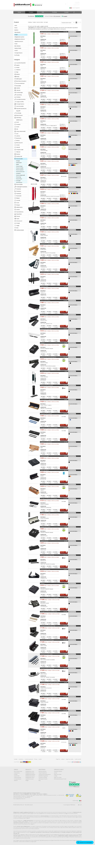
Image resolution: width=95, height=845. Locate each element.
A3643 (66, 88)
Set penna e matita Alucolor (46, 130)
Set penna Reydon (44, 541)
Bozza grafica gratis (18, 771)
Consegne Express (17, 779)
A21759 (65, 145)
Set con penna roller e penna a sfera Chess (49, 682)
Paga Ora (58, 759)
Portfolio (54, 12)
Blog (39, 780)
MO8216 (65, 512)
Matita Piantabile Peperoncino (46, 46)
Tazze (80, 820)
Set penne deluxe (44, 314)
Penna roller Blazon (44, 470)
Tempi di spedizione (43, 773)
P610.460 (65, 640)
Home (19, 12)
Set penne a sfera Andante (46, 413)
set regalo (46, 22)
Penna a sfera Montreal (45, 201)
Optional (15, 780)
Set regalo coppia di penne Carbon (47, 710)
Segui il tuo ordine (69, 759)
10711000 (65, 710)
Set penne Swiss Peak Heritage (47, 640)
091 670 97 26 (38, 5)
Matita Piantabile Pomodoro (46, 60)
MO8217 (65, 569)
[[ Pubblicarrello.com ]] (22, 5)
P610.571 (65, 314)
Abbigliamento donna (30, 773)
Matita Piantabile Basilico (45, 31)
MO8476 (65, 102)
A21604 (65, 526)
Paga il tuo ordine (57, 774)
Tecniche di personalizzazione (45, 774)
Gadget (34, 22)
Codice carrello (78, 759)
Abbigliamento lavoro (30, 777)
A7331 (66, 739)
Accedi (80, 804)
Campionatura (17, 773)
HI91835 (65, 682)
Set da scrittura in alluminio (46, 159)
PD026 (66, 187)
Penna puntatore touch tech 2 (46, 739)
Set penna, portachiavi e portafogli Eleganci (49, 597)
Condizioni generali (29, 759)
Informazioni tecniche (43, 779)
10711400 (65, 696)
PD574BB (65, 31)
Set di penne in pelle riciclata (46, 654)
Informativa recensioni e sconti (60, 779)
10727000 (65, 611)
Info (43, 12)
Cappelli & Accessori (30, 779)
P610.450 (65, 385)
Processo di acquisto (43, 777)
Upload (62, 759)
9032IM (65, 159)
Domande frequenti (58, 771)
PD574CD (65, 74)
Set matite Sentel (44, 173)
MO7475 (65, 286)
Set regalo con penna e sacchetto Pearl (48, 611)
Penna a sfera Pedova (45, 300)
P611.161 (65, 357)
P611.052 (65, 654)
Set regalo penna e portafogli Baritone (48, 696)
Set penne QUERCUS (44, 484)
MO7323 (65, 130)
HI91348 (65, 201)
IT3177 (66, 229)
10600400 (65, 328)
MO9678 (65, 484)
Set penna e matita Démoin (46, 442)
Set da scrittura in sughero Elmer (47, 399)
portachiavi (15, 821)
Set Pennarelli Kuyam (45, 145)
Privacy (35, 759)
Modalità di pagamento (43, 775)
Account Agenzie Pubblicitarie (69, 804)
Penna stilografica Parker (45, 724)
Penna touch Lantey (44, 215)
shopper (26, 821)
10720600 (65, 498)
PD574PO (65, 60)
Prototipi (15, 774)
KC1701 (65, 442)
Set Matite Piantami (44, 116)
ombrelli (19, 821)
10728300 (65, 427)
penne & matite (40, 22)
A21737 (65, 583)
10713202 (65, 413)
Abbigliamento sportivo (30, 775)
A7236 (66, 173)
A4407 (66, 215)
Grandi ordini (16, 775)
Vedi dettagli (72, 31)
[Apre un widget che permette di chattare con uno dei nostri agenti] (85, 842)
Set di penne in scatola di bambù (47, 244)
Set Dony (42, 88)
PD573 (66, 116)
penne (23, 821)
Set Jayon (42, 343)
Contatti (66, 12)
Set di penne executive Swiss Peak (47, 625)
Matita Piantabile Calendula (46, 74)
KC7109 (65, 597)
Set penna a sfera (44, 286)
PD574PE (65, 46)
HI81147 (65, 470)
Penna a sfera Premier (45, 371)
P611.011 (65, 555)
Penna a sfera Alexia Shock (46, 187)
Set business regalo (44, 456)
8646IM (65, 399)
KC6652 (65, 258)
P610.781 (65, 668)
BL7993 (65, 541)
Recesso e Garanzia (42, 771)
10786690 (65, 724)
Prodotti (31, 12)
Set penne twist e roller (45, 512)
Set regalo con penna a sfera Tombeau (48, 498)
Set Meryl (42, 583)
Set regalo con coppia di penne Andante (48, 427)
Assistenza (21, 759)
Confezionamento (17, 777)
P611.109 (65, 244)
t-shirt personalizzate (45, 815)
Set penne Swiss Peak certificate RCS (48, 357)
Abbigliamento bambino (30, 774)
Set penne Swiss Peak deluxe (46, 385)
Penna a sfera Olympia (45, 258)
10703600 (65, 300)
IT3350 (66, 371)
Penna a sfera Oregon (45, 229)
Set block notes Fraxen (45, 526)
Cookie (40, 759)
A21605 (65, 343)
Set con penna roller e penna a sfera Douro (49, 272)
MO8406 (65, 456)
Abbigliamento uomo (30, 771)
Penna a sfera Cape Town (45, 328)
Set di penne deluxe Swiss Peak (47, 555)
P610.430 (65, 625)
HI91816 (65, 272)
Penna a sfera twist (44, 102)
